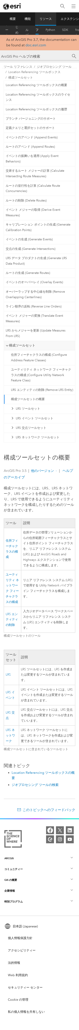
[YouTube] (70, 839)
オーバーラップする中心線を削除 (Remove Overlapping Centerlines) (35, 294)
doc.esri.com (35, 45)
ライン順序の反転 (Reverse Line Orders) (33, 306)
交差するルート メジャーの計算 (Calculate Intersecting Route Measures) (35, 173)
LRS (8, 674)
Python (50, 30)
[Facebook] (50, 830)
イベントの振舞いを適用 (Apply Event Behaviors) (32, 158)
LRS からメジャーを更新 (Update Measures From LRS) (35, 333)
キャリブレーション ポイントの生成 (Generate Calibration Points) (38, 227)
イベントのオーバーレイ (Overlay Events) (34, 282)
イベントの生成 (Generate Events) (29, 239)
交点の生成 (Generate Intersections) (30, 249)
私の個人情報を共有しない (26, 1012)
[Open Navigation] (73, 6)
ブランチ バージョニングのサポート (31, 119)
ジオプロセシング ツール (54, 67)
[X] (60, 830)
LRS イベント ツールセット (34, 418)
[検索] (62, 6)
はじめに (16, 30)
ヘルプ (27, 30)
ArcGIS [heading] (9, 858)
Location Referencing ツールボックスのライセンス (38, 97)
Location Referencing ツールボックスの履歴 (36, 109)
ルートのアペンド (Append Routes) (30, 147)
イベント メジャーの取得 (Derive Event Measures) (33, 212)
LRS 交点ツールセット (31, 428)
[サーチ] (74, 56)
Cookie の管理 (18, 1000)
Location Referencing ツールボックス (34, 72)
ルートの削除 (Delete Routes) (26, 200)
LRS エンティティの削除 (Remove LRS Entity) (42, 390)
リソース (46, 19)
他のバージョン (42, 471)
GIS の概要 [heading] (10, 879)
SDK (65, 30)
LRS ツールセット (28, 408)
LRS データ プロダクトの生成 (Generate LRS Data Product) (36, 261)
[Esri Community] (50, 839)
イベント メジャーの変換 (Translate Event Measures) (34, 318)
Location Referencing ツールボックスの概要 (36, 85)
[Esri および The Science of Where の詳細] (13, 839)
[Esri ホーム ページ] (12, 6)
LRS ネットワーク (10, 735)
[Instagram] (60, 839)
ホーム (6, 30)
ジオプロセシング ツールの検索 (35, 785)
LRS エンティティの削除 (12, 619)
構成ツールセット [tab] (22, 345)
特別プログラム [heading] (13, 901)
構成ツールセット (20, 77)
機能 (28, 19)
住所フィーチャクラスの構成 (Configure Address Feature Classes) (39, 357)
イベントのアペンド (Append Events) (31, 137)
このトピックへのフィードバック (49, 810)
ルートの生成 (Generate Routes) (28, 273)
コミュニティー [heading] (13, 869)
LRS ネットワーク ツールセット (37, 437)
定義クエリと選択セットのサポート (30, 128)
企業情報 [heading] (9, 890)
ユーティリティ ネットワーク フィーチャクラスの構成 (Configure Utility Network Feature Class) (41, 375)
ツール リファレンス (37, 30)
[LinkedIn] (70, 830)
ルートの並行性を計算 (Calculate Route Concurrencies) (33, 188)
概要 (13, 19)
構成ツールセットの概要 (28, 399)
